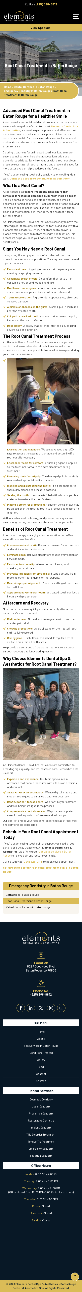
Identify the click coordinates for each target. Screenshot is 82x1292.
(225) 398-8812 (46, 4)
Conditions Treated (41, 1052)
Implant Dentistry (41, 1127)
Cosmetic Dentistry (41, 1099)
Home (41, 1031)
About (41, 1038)
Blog (41, 1066)
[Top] (75, 1277)
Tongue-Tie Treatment (41, 1141)
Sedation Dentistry (41, 1155)
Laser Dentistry (41, 1106)
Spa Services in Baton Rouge (41, 1045)
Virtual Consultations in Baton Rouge (28, 907)
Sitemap (41, 1080)
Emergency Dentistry (41, 1148)
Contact (41, 1073)
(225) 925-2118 (32, 861)
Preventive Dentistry (41, 1113)
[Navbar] (76, 16)
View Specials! (41, 27)
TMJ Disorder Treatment (41, 1134)
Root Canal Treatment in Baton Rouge (29, 901)
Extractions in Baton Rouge (22, 894)
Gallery (41, 1059)
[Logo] (19, 16)
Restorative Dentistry (41, 1120)
